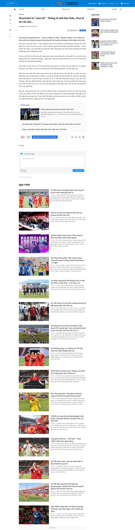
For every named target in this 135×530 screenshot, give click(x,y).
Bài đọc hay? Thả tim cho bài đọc (46, 137)
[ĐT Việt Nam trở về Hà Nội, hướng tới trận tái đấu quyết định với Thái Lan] (34, 311)
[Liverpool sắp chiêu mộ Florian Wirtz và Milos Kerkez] (95, 55)
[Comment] (10, 23)
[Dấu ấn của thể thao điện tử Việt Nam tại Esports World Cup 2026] (34, 221)
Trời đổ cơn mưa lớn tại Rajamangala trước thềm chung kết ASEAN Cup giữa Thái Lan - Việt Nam (68, 418)
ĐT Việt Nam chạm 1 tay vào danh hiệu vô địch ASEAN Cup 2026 (67, 462)
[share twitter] (80, 137)
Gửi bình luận (78, 170)
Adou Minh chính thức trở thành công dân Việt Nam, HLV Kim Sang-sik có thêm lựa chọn (67, 509)
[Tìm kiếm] (116, 3)
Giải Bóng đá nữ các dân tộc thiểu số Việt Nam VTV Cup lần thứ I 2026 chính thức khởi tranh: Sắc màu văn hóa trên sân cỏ (68, 328)
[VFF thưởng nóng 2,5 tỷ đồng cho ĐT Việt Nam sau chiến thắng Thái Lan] (34, 356)
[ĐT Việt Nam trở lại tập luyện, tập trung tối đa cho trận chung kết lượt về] (34, 198)
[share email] (83, 137)
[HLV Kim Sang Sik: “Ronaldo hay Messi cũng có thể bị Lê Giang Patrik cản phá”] (34, 401)
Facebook (93, 3)
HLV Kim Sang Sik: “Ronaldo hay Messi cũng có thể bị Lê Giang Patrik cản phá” (66, 395)
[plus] (10, 34)
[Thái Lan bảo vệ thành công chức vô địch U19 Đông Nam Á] (95, 33)
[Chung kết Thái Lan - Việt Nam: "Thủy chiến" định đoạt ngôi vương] (34, 447)
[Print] (10, 29)
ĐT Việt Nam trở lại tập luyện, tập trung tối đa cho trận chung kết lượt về (67, 191)
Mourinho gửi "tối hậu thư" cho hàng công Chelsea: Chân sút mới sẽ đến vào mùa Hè (52, 124)
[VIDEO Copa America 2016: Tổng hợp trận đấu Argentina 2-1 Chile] (95, 66)
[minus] (10, 39)
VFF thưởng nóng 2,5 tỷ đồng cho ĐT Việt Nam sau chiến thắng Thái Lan (67, 349)
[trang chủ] (14, 9)
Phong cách (66, 9)
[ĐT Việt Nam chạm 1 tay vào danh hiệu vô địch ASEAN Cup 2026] (34, 469)
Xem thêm (52, 528)
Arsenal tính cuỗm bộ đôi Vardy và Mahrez (108, 20)
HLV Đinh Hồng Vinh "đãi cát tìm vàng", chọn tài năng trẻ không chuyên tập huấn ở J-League (67, 260)
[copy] (10, 19)
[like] (10, 15)
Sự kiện (114, 9)
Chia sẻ (83, 30)
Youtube (103, 3)
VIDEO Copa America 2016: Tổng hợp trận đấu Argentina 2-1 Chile (109, 64)
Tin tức (21, 9)
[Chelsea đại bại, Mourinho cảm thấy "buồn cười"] (29, 114)
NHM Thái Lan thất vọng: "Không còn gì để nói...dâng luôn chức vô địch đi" (68, 372)
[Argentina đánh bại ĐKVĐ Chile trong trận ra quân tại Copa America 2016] (95, 44)
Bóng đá (21, 14)
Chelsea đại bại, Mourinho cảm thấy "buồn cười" (57, 109)
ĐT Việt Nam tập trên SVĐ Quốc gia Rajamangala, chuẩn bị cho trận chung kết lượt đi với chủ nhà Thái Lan (67, 486)
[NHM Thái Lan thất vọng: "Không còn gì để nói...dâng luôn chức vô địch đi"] (34, 379)
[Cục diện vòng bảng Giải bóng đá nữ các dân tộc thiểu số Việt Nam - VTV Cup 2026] (34, 288)
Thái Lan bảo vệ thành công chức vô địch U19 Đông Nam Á (109, 32)
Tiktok (112, 3)
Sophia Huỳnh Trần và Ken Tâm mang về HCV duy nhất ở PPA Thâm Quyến (67, 236)
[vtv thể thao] (67, 3)
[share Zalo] (76, 137)
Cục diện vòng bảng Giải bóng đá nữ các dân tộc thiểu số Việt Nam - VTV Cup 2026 (68, 282)
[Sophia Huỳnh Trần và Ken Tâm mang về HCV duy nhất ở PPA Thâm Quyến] (34, 243)
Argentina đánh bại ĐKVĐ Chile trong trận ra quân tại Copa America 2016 (109, 43)
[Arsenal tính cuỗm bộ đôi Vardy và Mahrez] (95, 22)
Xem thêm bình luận (26, 177)
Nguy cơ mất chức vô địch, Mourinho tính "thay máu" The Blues (45, 129)
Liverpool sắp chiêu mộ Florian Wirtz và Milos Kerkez (107, 54)
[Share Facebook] (72, 137)
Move (43, 9)
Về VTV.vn (12, 3)
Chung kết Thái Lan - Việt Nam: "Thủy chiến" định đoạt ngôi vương (66, 440)
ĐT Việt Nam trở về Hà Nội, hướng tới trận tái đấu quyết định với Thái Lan (68, 304)
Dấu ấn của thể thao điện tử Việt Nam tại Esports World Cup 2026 (66, 214)
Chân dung (91, 9)
